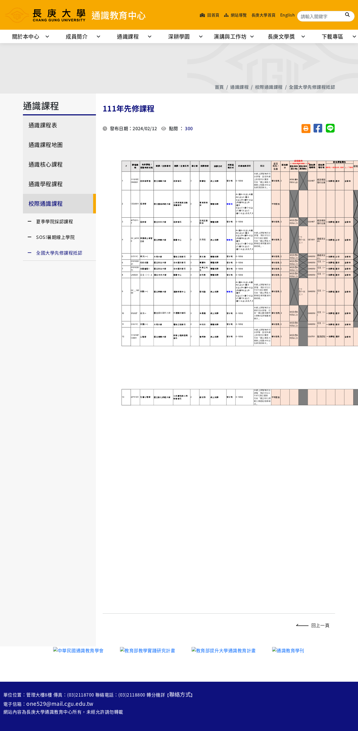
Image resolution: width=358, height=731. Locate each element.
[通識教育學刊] (288, 649)
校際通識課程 (269, 86)
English (287, 15)
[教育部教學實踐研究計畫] (147, 649)
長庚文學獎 (281, 36)
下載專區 (332, 36)
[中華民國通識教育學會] (78, 649)
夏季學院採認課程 (54, 221)
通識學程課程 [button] (46, 184)
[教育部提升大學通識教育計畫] (224, 649)
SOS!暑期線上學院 (55, 237)
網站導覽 (238, 15)
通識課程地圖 (46, 145)
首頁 (219, 86)
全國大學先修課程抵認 (312, 86)
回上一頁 (320, 625)
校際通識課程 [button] (46, 203)
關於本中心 (25, 36)
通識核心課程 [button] (46, 164)
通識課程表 (43, 125)
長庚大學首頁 (263, 15)
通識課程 (128, 36)
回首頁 (213, 15)
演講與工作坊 (230, 36)
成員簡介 (77, 36)
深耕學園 (179, 36)
